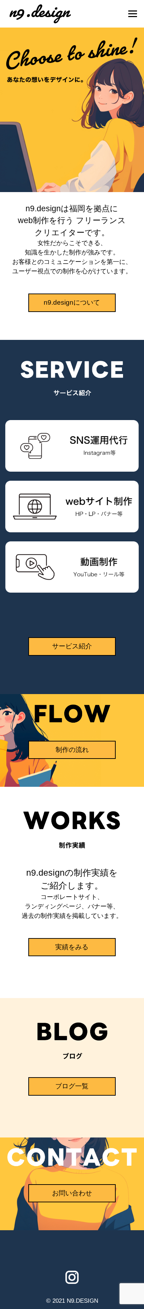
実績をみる (71, 947)
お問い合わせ (72, 1193)
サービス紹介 (72, 646)
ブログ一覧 (71, 1086)
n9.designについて (72, 302)
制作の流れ (72, 749)
